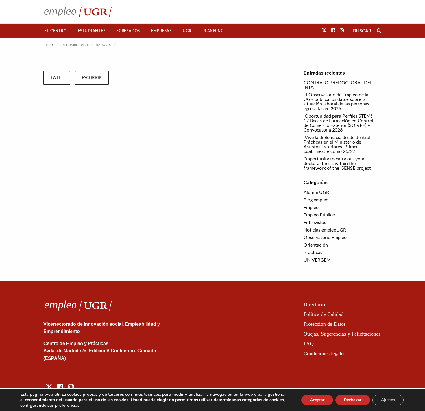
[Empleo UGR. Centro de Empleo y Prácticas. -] (78, 12)
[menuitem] (55, 31)
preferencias (67, 405)
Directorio (314, 304)
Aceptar (317, 400)
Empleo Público (319, 215)
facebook (91, 77)
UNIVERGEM (317, 260)
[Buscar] (379, 31)
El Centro (55, 31)
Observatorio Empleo (325, 237)
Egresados (128, 31)
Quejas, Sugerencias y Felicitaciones (342, 334)
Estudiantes (92, 31)
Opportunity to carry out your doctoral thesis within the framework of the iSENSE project (337, 164)
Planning (212, 31)
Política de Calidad (323, 314)
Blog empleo (316, 200)
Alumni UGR (316, 192)
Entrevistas (315, 222)
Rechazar (352, 400)
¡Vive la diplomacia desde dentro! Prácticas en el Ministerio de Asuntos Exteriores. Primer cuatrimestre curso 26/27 (337, 144)
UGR (187, 31)
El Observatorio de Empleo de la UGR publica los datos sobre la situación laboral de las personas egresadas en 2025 (336, 101)
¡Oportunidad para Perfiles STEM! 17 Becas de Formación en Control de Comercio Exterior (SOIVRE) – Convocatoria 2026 (338, 123)
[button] (324, 31)
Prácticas (313, 252)
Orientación (316, 245)
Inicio (48, 45)
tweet (56, 77)
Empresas (161, 31)
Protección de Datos (325, 324)
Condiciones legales (324, 353)
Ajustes (388, 400)
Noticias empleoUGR (325, 230)
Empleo (311, 207)
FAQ (309, 344)
